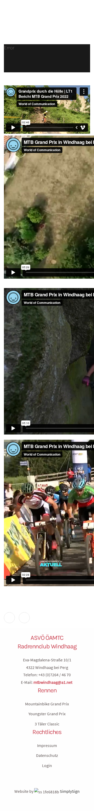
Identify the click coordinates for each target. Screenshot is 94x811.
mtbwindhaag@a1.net (52, 682)
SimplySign (69, 791)
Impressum (47, 745)
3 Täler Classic (47, 723)
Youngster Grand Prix (47, 713)
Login (47, 765)
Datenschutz (47, 755)
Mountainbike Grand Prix (47, 703)
